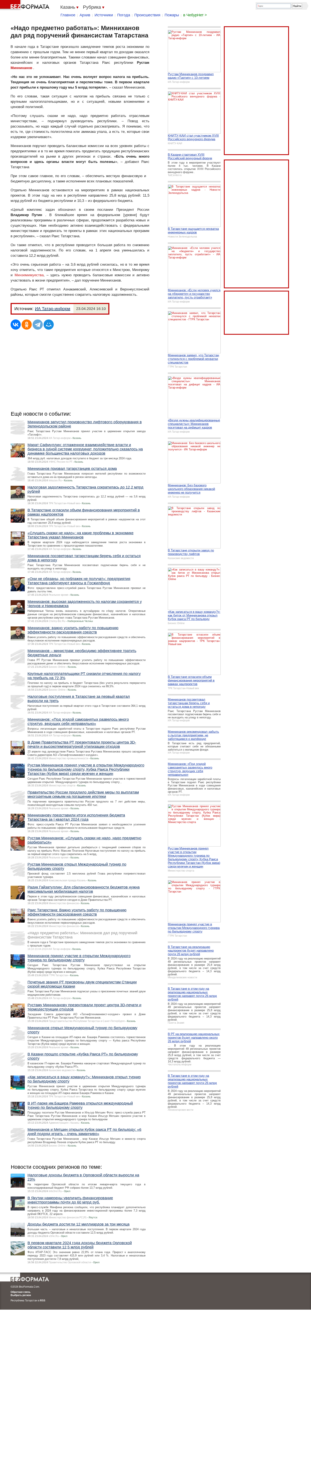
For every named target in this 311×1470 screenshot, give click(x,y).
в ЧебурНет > (195, 15)
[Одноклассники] (27, 324)
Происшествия (147, 15)
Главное (68, 15)
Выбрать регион (21, 1295)
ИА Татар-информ (52, 308)
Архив (85, 15)
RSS (42, 1300)
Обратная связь (20, 1292)
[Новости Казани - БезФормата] (25, 5)
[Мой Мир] (49, 324)
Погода (123, 15)
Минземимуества (29, 275)
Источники (104, 15)
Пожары (172, 15)
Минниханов (21, 68)
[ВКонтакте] (16, 324)
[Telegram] (38, 324)
